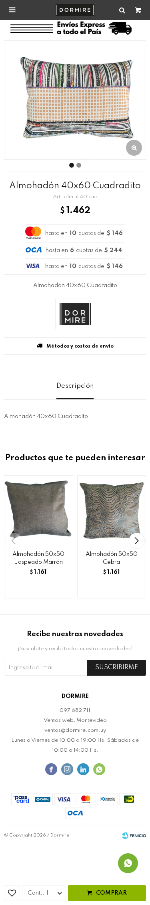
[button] (136, 540)
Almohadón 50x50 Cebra (112, 558)
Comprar (111, 893)
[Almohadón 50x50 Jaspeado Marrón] (38, 509)
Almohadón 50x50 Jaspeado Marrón (38, 558)
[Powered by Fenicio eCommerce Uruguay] (134, 835)
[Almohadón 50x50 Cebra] (111, 509)
